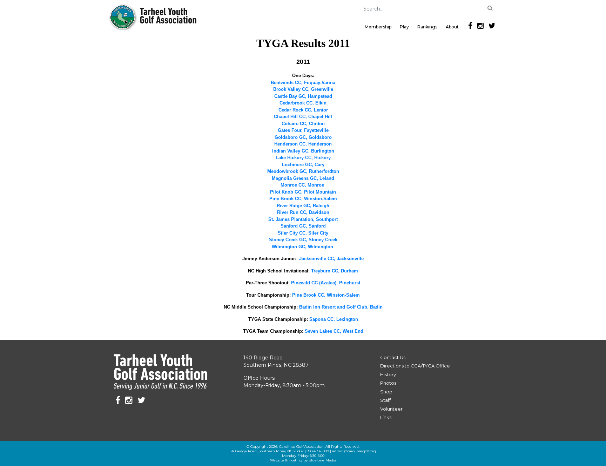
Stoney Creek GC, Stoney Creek (303, 239)
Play (404, 26)
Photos (388, 383)
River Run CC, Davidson (303, 212)
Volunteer (391, 409)
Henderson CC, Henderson (303, 144)
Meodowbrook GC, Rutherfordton (303, 171)
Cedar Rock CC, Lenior (303, 110)
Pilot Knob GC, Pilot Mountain (303, 192)
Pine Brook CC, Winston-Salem (303, 198)
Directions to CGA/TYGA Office (415, 366)
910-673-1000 (318, 451)
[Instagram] (480, 25)
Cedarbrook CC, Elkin (303, 103)
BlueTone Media (322, 460)
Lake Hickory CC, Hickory (303, 157)
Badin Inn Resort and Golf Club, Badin (341, 307)
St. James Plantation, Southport (303, 219)
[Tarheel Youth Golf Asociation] (153, 17)
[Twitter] (492, 25)
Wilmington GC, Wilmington (302, 246)
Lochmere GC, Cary (303, 164)
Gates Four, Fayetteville (303, 130)
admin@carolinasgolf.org (354, 451)
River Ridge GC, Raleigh (303, 205)
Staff (385, 400)
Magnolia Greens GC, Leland (303, 178)
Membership (378, 26)
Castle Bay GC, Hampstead (303, 96)
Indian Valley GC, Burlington (303, 151)
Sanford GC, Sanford (303, 226)
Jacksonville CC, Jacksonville (331, 258)
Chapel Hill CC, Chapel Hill (303, 116)
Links (385, 417)
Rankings (427, 26)
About (452, 26)
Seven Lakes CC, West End (334, 331)
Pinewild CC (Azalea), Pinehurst (325, 282)
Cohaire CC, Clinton (303, 123)
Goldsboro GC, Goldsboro (303, 137)
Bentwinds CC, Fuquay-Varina (303, 82)
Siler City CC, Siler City (303, 233)
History (388, 374)
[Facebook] (470, 25)
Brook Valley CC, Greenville (303, 89)
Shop (386, 391)
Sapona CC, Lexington (333, 319)
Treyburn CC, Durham (334, 270)
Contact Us (392, 357)
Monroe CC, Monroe (302, 185)
